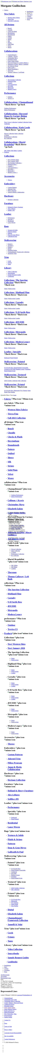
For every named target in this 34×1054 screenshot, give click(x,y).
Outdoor (10, 97)
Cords (9, 261)
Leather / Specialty (12, 352)
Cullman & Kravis (9, 1004)
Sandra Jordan (8, 1017)
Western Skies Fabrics (14, 17)
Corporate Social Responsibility (13, 1033)
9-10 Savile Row (12, 84)
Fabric (6, 288)
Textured (11, 245)
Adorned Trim (12, 189)
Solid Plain (11, 44)
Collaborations (10, 51)
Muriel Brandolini (13, 69)
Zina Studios (11, 392)
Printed (10, 247)
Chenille (10, 30)
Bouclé (10, 28)
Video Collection (12, 271)
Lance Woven (11, 222)
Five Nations (23, 390)
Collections (9, 76)
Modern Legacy (12, 89)
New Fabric (9, 14)
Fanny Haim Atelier (13, 61)
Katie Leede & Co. (9, 1011)
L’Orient (6, 135)
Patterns (10, 233)
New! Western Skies (13, 159)
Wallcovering (10, 240)
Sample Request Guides (14, 275)
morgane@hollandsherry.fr (24, 995)
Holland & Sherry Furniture (15, 207)
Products (6, 152)
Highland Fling (12, 81)
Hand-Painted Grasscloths (21, 367)
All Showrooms (5, 975)
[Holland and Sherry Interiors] (21, 1)
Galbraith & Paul (12, 236)
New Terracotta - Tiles (10, 1014)
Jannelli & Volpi (12, 253)
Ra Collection (8, 138)
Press (28, 19)
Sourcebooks (11, 273)
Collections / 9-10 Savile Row (17, 312)
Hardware (8, 196)
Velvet (9, 46)
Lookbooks (11, 276)
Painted (10, 244)
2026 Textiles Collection (11, 380)
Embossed (7, 358)
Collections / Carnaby (14, 302)
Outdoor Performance (10, 108)
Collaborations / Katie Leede (17, 127)
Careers (29, 16)
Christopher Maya (13, 58)
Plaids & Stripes (12, 231)
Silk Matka (14, 150)
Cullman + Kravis (13, 56)
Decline (16, 541)
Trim (6, 257)
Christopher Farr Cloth (10, 999)
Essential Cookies (13, 538)
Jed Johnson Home (13, 66)
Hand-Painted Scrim (9, 371)
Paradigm (27, 369)
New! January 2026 (13, 161)
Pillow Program (12, 190)
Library (7, 268)
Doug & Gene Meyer (13, 235)
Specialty (11, 219)
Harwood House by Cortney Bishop (18, 62)
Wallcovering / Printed (14, 384)
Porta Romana (8, 1015)
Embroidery (9, 184)
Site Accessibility (9, 1036)
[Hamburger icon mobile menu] (6, 1)
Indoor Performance (9, 110)
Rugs (6, 226)
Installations (30, 11)
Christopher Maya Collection (12, 1001)
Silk (9, 41)
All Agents (4, 976)
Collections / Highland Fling (16, 292)
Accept (11, 541)
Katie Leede (12, 67)
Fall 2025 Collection (13, 21)
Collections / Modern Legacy (17, 342)
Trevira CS (11, 98)
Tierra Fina (11, 19)
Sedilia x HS (11, 210)
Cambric (19, 150)
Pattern (10, 36)
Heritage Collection (13, 199)
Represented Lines (6, 978)
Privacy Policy (8, 1029)
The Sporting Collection (14, 80)
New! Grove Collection (10, 122)
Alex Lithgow (11, 208)
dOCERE (10, 86)
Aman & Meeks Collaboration (16, 192)
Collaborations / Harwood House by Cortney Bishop (15, 115)
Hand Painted (14, 358)
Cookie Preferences (9, 1039)
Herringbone (11, 33)
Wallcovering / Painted (14, 361)
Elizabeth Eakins (12, 59)
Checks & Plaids (12, 31)
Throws (10, 180)
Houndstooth (11, 34)
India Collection (18, 133)
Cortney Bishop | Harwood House (13, 1003)
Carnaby (10, 83)
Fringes (10, 262)
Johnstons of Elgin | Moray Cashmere (18, 64)
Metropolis (11, 87)
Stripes (9, 42)
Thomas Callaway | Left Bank (16, 72)
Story (5, 967)
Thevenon (10, 70)
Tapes (9, 264)
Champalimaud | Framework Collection (18, 252)
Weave (9, 47)
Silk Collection (22, 380)
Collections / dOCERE (14, 322)
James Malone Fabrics (10, 1009)
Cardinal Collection (23, 122)
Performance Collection (10, 137)
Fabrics (6, 10)
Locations (29, 18)
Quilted (10, 38)
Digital (9, 248)
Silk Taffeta (7, 150)
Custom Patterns (12, 187)
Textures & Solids (13, 230)
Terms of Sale (8, 1026)
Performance (10, 93)
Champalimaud (12, 55)
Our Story (30, 14)
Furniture (8, 203)
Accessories (9, 176)
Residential (11, 221)
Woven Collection (9, 133)
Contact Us (7, 1020)
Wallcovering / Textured (15, 374)
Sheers (9, 39)
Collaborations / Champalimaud (18, 102)
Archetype (7, 369)
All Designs (9, 24)
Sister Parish (14, 904)
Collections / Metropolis (15, 332)
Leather (7, 214)
